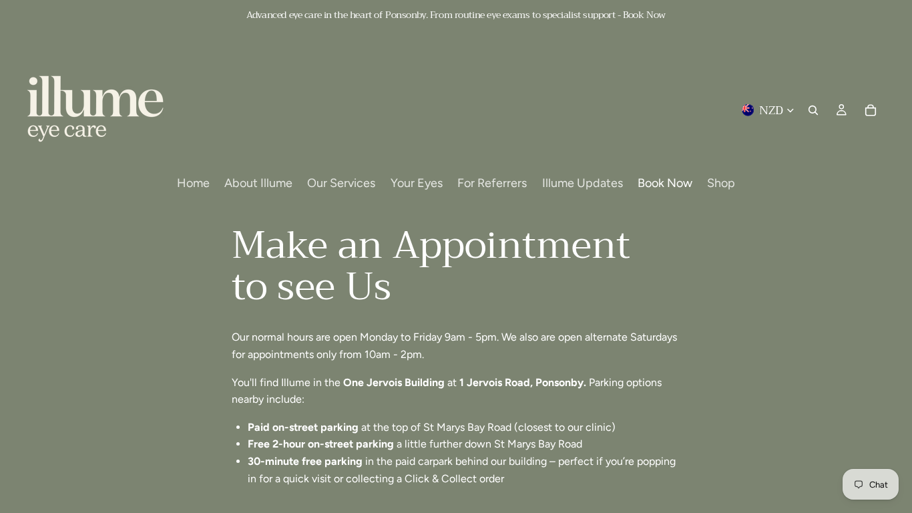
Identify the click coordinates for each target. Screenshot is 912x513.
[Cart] (870, 110)
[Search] (813, 110)
